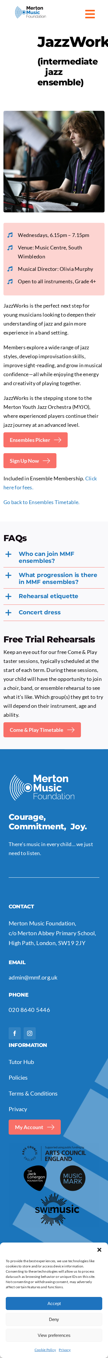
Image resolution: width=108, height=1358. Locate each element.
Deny (54, 1319)
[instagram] (30, 1033)
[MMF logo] (30, 8)
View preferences (54, 1335)
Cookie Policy (45, 1350)
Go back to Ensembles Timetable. (41, 502)
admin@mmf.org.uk (33, 977)
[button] (99, 1250)
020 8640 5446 (29, 1009)
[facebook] (15, 1033)
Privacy (65, 1350)
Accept (54, 1303)
